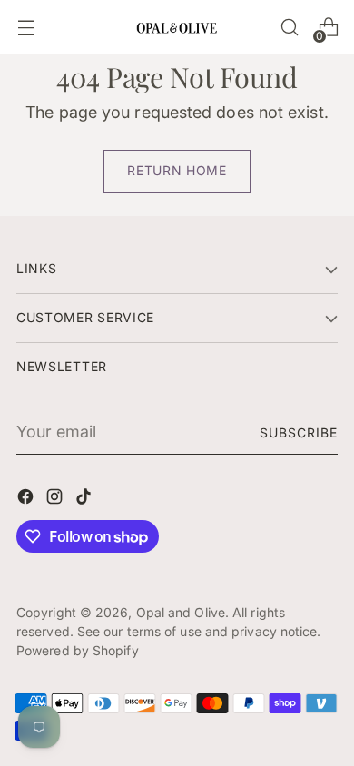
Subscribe (299, 432)
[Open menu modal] (25, 27)
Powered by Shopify (77, 650)
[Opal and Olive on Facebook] (27, 499)
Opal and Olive (180, 612)
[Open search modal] (289, 27)
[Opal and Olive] (177, 26)
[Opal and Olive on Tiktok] (85, 499)
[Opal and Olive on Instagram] (56, 499)
